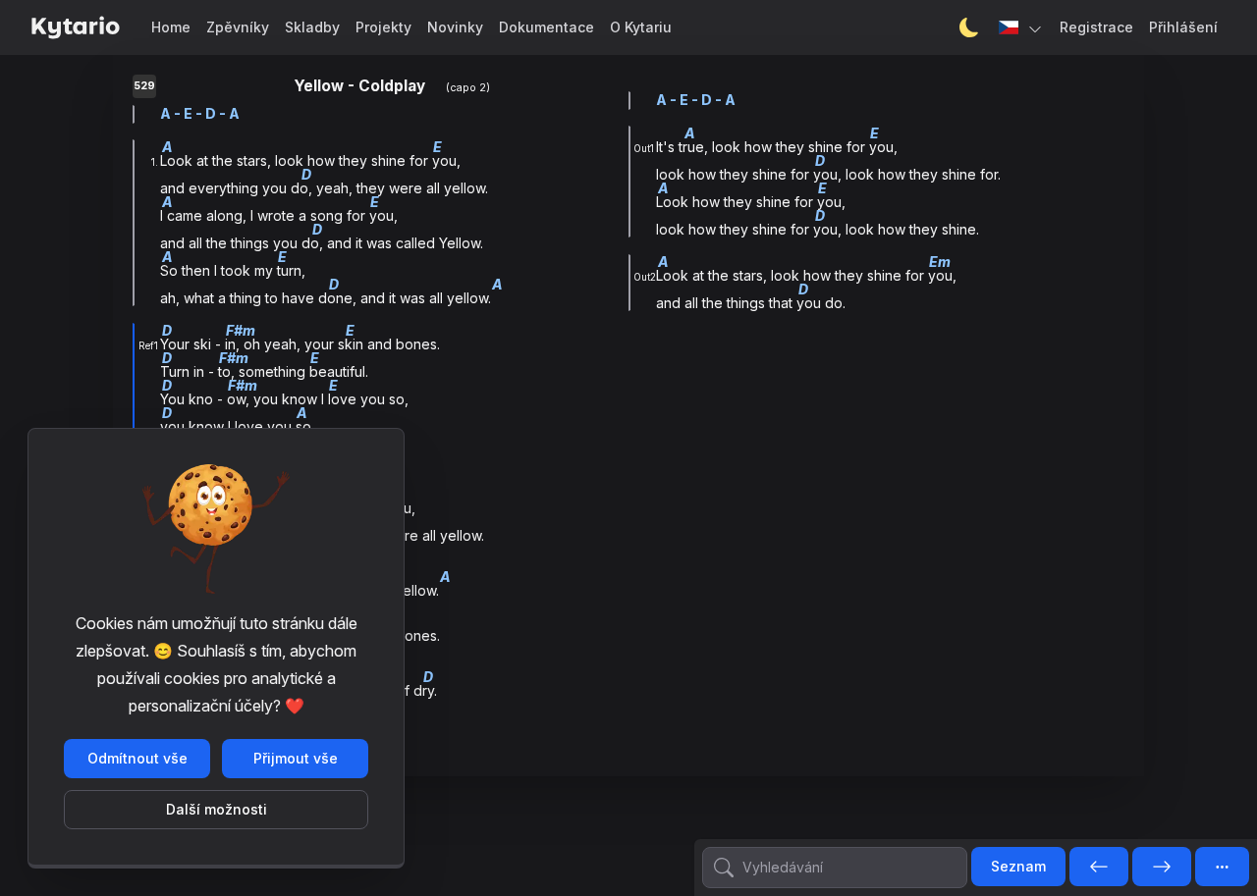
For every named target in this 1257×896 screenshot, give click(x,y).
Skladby (312, 27)
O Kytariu (641, 27)
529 (144, 85)
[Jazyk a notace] (1021, 27)
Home (171, 27)
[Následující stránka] (1161, 867)
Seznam (1018, 866)
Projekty (383, 27)
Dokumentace (546, 27)
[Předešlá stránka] (1098, 867)
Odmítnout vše (137, 758)
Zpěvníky (237, 27)
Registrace (1096, 27)
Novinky (455, 27)
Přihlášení (1183, 27)
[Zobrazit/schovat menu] (1222, 866)
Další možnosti (216, 809)
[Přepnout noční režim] (969, 27)
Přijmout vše (295, 758)
